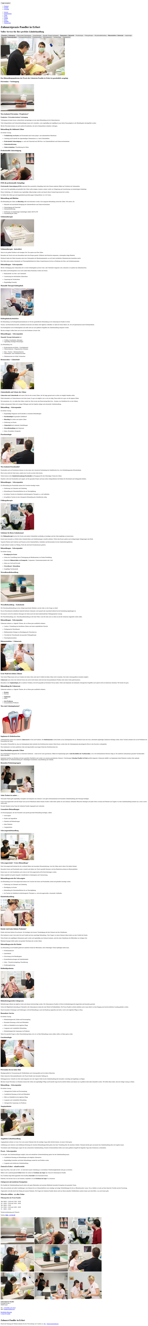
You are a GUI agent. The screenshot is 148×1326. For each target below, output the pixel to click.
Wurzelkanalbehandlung (100, 35)
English (6, 7)
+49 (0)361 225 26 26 (9, 1307)
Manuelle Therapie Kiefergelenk (51, 35)
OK (45, 1324)
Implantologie (8, 13)
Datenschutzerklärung (52, 1324)
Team (5, 15)
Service (6, 12)
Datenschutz (7, 23)
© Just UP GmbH (5, 1313)
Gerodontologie (57, 37)
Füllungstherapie (89, 35)
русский (6, 9)
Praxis (5, 16)
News (5, 20)
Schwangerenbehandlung (24, 37)
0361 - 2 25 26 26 (10, 1215)
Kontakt (6, 21)
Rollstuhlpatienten (47, 37)
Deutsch (6, 6)
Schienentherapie (37, 35)
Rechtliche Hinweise (6, 1312)
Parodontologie (79, 35)
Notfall (6, 18)
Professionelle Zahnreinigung (24, 35)
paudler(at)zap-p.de (9, 1309)
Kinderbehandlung (37, 37)
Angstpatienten (66, 37)
